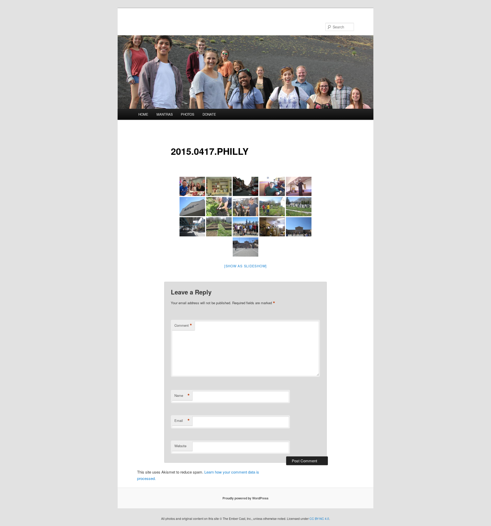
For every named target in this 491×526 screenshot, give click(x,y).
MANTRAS (165, 114)
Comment (183, 325)
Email (182, 421)
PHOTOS (187, 114)
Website (180, 445)
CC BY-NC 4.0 (319, 518)
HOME (143, 114)
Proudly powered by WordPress (245, 498)
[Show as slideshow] (245, 266)
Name (182, 395)
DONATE (209, 114)
